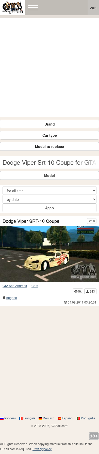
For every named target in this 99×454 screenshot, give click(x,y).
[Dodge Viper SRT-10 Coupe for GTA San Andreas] (49, 254)
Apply (49, 207)
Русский (10, 418)
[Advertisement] (49, 67)
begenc (11, 297)
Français (29, 418)
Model (49, 175)
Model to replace (49, 146)
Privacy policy (42, 449)
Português (88, 418)
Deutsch (48, 418)
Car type (49, 135)
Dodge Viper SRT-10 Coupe (31, 221)
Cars (34, 285)
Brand (49, 124)
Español (67, 418)
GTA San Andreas (15, 285)
